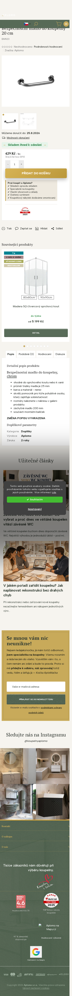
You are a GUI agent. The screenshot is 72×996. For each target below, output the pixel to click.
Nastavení (35, 509)
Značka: (14, 50)
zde (54, 492)
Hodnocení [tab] (44, 354)
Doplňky (26, 431)
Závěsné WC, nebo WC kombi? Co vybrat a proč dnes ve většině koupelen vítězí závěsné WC (35, 519)
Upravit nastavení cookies (36, 988)
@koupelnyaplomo (36, 741)
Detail (36, 333)
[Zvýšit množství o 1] (21, 164)
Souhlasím (36, 499)
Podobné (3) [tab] (26, 354)
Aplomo (26, 435)
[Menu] (66, 24)
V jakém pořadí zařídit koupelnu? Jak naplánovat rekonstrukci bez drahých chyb (33, 590)
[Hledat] (35, 24)
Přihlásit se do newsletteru (36, 699)
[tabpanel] (36, 295)
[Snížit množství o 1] (7, 164)
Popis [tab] (10, 354)
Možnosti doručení (18, 137)
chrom (12, 376)
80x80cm (29, 297)
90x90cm (46, 297)
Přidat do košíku (36, 173)
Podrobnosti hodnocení (48, 46)
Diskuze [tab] (60, 354)
